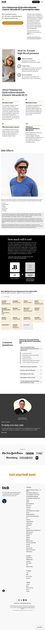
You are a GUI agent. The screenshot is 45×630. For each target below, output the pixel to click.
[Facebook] (26, 600)
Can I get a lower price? (21, 258)
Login (27, 572)
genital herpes (29, 523)
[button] (28, 326)
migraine (28, 539)
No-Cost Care (29, 576)
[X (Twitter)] (21, 600)
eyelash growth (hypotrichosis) (32, 516)
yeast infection (29, 551)
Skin (27, 564)
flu (26, 517)
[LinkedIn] (23, 600)
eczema (27, 512)
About (27, 586)
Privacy (27, 589)
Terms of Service (29, 587)
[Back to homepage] (3, 2)
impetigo (28, 535)
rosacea (28, 546)
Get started (36, 1)
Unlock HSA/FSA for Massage (32, 496)
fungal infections (29, 521)
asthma (27, 501)
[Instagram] (19, 600)
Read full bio (4, 432)
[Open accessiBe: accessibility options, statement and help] (3, 590)
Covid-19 (28, 508)
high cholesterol (29, 532)
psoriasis (28, 544)
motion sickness (29, 540)
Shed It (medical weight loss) (32, 492)
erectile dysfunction (30, 514)
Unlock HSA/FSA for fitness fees (32, 494)
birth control (28, 505)
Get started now (22, 474)
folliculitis (28, 519)
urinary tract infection (30, 549)
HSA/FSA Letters (29, 559)
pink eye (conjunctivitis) (31, 542)
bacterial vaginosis (30, 503)
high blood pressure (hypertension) (33, 530)
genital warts (29, 524)
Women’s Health (29, 566)
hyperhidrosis (29, 533)
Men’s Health (28, 563)
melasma (28, 537)
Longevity (28, 561)
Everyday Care (29, 557)
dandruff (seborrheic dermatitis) (32, 510)
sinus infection (29, 548)
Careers (27, 591)
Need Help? (39, 627)
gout (27, 526)
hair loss (28, 528)
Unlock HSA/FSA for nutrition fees (33, 498)
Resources (28, 578)
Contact (27, 584)
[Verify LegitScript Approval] (4, 501)
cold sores (28, 507)
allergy (27, 500)
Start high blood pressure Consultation (13, 23)
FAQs (27, 574)
